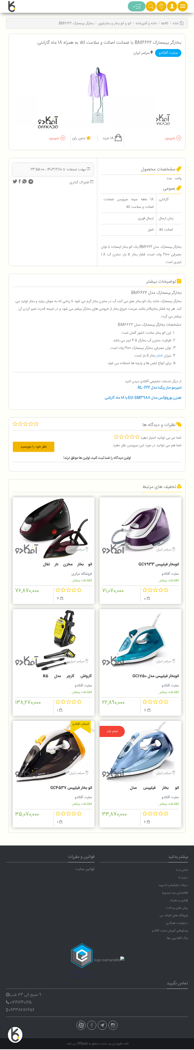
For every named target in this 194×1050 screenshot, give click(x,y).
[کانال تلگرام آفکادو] (102, 1025)
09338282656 (22, 1010)
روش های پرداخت (177, 907)
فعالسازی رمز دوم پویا (175, 892)
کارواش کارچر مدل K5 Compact (67, 677)
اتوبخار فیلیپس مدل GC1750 (155, 676)
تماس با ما (182, 870)
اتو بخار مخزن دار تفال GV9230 (67, 565)
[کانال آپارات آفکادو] (81, 1025)
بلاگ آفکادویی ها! (177, 938)
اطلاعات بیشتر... (167, 580)
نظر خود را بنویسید (33, 447)
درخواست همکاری (177, 923)
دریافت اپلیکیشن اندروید (173, 885)
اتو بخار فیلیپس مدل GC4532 (154, 788)
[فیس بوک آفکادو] (91, 1025)
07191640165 (21, 1002)
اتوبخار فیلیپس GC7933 (158, 564)
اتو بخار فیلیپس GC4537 (71, 788)
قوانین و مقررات (178, 900)
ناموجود (170, 139)
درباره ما (183, 877)
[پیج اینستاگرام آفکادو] (112, 1025)
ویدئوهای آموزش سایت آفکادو (170, 930)
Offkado (83, 1043)
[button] (172, 7)
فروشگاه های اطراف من (174, 915)
